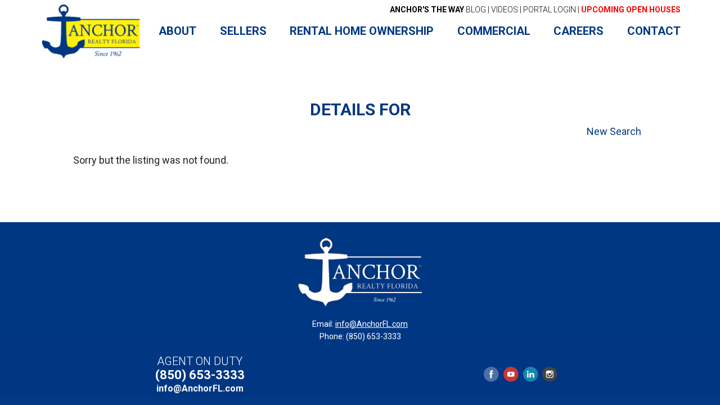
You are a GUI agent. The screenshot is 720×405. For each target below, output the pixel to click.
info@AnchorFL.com (371, 324)
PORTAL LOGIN (549, 9)
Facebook (492, 374)
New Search (614, 131)
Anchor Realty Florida (91, 31)
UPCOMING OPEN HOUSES (631, 9)
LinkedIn (530, 374)
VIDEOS (504, 9)
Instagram (549, 374)
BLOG (438, 9)
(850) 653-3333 (200, 375)
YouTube (511, 374)
